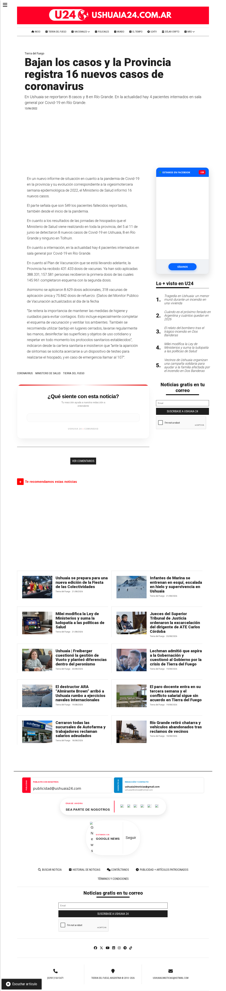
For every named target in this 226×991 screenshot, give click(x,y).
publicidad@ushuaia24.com (57, 788)
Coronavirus (25, 373)
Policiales (103, 31)
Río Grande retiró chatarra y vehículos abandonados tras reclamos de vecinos (176, 727)
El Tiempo (137, 31)
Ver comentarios (83, 461)
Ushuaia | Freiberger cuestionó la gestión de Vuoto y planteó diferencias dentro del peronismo (81, 657)
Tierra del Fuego (57, 31)
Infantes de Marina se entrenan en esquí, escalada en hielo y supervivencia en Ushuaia (176, 585)
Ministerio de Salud (48, 373)
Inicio (37, 31)
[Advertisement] (83, 143)
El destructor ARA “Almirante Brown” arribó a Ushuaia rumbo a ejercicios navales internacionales (80, 693)
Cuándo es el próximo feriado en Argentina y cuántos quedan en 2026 (187, 315)
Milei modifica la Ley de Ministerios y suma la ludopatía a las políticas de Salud (80, 620)
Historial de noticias (86, 869)
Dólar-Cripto (171, 31)
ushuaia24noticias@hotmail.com (170, 978)
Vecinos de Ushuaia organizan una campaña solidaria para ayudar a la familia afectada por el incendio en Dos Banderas (187, 365)
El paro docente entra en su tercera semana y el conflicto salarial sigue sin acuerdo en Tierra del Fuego (176, 693)
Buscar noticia (51, 869)
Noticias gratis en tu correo (182, 387)
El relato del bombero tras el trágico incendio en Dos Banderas (184, 331)
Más (189, 31)
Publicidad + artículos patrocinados (163, 869)
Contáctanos (120, 869)
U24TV (153, 31)
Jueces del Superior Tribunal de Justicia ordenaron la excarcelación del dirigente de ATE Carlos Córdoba (175, 622)
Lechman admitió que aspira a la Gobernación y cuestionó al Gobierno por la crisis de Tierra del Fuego (176, 657)
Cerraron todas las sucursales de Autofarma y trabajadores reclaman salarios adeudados (81, 729)
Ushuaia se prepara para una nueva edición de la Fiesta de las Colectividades (82, 582)
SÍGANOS (182, 266)
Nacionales (81, 31)
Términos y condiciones (113, 878)
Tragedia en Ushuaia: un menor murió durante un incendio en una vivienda (186, 299)
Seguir (131, 838)
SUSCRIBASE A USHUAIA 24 (182, 411)
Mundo (120, 31)
